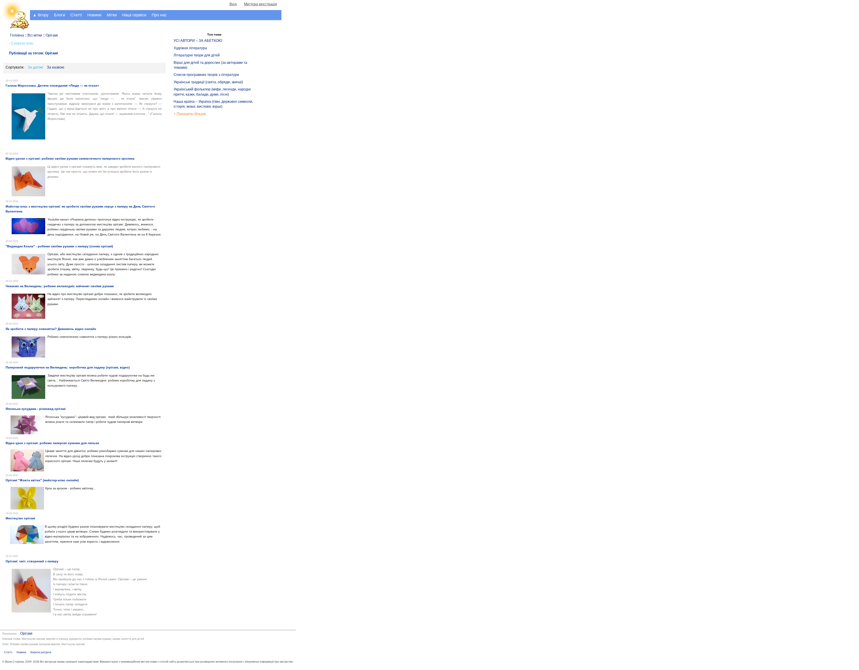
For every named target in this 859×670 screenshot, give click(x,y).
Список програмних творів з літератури (206, 75)
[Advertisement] (194, 192)
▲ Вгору (41, 15)
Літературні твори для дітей (197, 55)
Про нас (159, 15)
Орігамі (26, 633)
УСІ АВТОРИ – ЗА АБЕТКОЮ (198, 41)
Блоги (59, 15)
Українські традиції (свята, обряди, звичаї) (208, 82)
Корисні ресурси (40, 652)
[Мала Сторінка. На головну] (15, 29)
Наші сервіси (134, 15)
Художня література (190, 48)
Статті (76, 15)
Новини (94, 15)
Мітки (112, 15)
